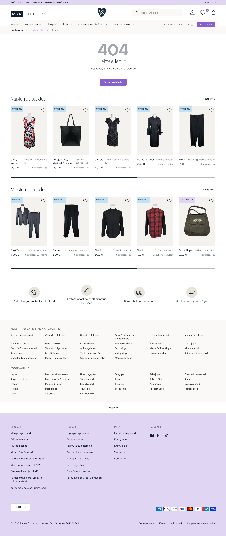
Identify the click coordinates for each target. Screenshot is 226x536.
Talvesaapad (87, 379)
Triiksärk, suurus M (164, 250)
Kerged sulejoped (20, 379)
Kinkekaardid (87, 393)
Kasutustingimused (170, 523)
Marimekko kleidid (20, 343)
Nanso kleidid (52, 343)
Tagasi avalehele (113, 82)
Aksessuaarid (33, 24)
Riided (14, 24)
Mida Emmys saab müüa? (25, 465)
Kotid (66, 24)
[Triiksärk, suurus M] (155, 221)
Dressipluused (192, 383)
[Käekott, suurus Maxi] (71, 130)
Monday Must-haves (56, 374)
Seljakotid (50, 393)
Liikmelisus (169, 24)
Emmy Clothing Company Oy (36, 523)
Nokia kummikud (158, 353)
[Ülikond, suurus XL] (29, 221)
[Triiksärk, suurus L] (113, 221)
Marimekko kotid (123, 357)
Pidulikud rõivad (53, 383)
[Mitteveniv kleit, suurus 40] (29, 130)
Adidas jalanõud (88, 348)
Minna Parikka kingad (161, 348)
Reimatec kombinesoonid (24, 357)
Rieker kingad (18, 353)
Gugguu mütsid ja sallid (92, 357)
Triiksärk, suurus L (122, 250)
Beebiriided (51, 388)
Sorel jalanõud (52, 353)
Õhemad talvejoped (195, 374)
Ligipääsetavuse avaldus (201, 523)
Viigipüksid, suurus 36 (204, 159)
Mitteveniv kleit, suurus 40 (35, 161)
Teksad (14, 383)
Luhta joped (191, 343)
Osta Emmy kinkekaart (79, 471)
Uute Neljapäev (88, 374)
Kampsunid (156, 383)
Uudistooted (18, 30)
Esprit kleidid (87, 343)
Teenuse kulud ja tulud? (24, 471)
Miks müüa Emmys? (22, 452)
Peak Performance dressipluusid (125, 337)
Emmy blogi (120, 445)
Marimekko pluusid (194, 335)
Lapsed (45, 14)
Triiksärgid (120, 388)
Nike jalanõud (192, 348)
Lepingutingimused (78, 433)
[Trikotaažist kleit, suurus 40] (113, 130)
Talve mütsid (156, 379)
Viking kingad (122, 353)
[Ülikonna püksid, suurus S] (71, 221)
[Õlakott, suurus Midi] (197, 221)
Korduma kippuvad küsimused (28, 488)
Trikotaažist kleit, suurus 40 (117, 161)
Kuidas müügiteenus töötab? (27, 458)
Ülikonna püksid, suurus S (76, 250)
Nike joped (155, 343)
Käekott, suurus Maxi (82, 161)
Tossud (119, 379)
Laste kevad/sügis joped (58, 379)
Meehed (31, 14)
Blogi (190, 24)
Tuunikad (85, 388)
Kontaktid (120, 458)
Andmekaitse (146, 523)
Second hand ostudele (80, 452)
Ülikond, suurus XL (37, 250)
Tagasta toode (75, 439)
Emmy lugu (120, 439)
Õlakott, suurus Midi (205, 250)
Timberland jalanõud (91, 353)
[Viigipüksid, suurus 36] (197, 130)
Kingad (52, 24)
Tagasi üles (113, 407)
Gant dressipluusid (55, 335)
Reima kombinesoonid (196, 353)
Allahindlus (38, 30)
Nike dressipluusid (90, 335)
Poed (181, 24)
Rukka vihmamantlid (56, 357)
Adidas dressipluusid (22, 335)
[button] (213, 12)
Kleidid (14, 388)
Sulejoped (120, 374)
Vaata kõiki (209, 98)
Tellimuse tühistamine (79, 445)
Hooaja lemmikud (121, 24)
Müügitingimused (21, 433)
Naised (16, 14)
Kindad (188, 379)
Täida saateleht (19, 439)
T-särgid (119, 383)
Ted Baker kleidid (124, 343)
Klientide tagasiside (125, 433)
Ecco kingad (121, 348)
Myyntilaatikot (19, 445)
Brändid (56, 30)
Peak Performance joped (24, 348)
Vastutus (119, 452)
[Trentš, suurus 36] (155, 130)
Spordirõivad (87, 383)
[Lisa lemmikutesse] (43, 110)
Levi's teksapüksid (159, 335)
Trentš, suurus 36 (164, 159)
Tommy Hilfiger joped (56, 348)
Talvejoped (155, 374)
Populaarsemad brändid (90, 24)
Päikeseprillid (191, 388)
